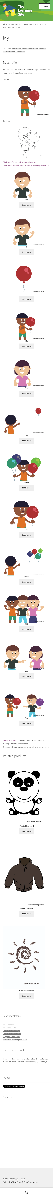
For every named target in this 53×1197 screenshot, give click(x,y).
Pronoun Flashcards (30, 24)
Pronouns (21, 51)
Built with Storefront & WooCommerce (20, 1182)
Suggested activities (11, 1036)
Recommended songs (11, 1030)
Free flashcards (9, 1025)
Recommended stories (12, 1033)
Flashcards (16, 24)
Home (8, 24)
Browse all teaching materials (15, 1039)
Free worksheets (9, 1028)
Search (26, 1192)
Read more (26, 205)
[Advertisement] (26, 1132)
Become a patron (10, 740)
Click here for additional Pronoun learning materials (26, 165)
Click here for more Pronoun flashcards (20, 162)
